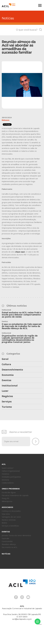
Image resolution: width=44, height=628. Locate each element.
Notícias (6, 554)
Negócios (7, 396)
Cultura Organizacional (11, 471)
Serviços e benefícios (10, 526)
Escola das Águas (9, 492)
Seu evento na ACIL (9, 547)
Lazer (5, 391)
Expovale (5, 538)
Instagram (22, 597)
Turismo (7, 407)
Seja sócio (6, 514)
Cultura (6, 364)
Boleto (4, 523)
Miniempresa (7, 501)
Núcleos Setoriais (9, 520)
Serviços (7, 401)
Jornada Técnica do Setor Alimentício (16, 535)
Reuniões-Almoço (9, 544)
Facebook (16, 597)
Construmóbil (7, 541)
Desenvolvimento (12, 369)
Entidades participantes (11, 477)
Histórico (5, 474)
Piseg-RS (5, 498)
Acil (8, 5)
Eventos (6, 380)
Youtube (28, 597)
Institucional (10, 385)
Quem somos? (7, 468)
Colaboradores (8, 483)
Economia (8, 375)
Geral (5, 359)
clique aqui (20, 252)
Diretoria (5, 480)
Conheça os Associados (11, 511)
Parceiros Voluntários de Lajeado (15, 495)
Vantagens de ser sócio (11, 517)
